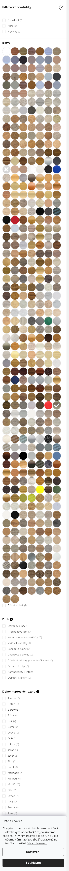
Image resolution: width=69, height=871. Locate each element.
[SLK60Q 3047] (48, 422)
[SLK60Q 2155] (15, 506)
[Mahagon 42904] (23, 371)
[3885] (57, 102)
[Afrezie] (48, 152)
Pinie (12, 801)
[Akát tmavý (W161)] (23, 161)
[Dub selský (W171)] (6, 279)
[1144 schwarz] (15, 515)
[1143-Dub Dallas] (57, 582)
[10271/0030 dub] (23, 51)
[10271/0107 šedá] (15, 60)
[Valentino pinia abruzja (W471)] (23, 481)
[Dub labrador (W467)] (6, 262)
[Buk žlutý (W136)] (48, 194)
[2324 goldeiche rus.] (57, 515)
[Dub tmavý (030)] (23, 287)
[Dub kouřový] (57, 253)
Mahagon (15, 772)
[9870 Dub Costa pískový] (23, 152)
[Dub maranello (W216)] (40, 262)
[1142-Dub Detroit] (48, 582)
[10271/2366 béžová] (57, 60)
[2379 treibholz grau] (15, 531)
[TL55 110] (23, 456)
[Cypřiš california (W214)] (57, 194)
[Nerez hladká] (48, 380)
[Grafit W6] (23, 565)
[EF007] (31, 304)
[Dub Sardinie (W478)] (57, 270)
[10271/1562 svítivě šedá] (48, 60)
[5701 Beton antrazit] (31, 110)
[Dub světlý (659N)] (40, 279)
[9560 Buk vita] (23, 144)
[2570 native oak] (57, 540)
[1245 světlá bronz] (6, 85)
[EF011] (6, 312)
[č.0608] (15, 203)
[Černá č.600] (57, 211)
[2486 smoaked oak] (23, 540)
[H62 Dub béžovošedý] (48, 329)
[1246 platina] (15, 85)
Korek (13, 767)
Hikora (13, 744)
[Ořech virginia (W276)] (48, 397)
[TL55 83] (23, 464)
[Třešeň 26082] (15, 472)
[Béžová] (23, 169)
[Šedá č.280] (57, 447)
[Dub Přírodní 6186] (31, 270)
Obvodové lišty (18, 626)
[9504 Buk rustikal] (57, 119)
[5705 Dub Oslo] (6, 119)
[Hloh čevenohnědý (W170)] (40, 338)
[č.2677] (6, 211)
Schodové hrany (19, 648)
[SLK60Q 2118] (48, 506)
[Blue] (57, 169)
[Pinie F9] (31, 565)
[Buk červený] (31, 186)
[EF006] (23, 304)
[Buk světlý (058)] (23, 194)
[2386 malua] (23, 531)
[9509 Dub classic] (31, 127)
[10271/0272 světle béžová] (31, 60)
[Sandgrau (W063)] (57, 405)
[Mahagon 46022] (31, 371)
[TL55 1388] (57, 456)
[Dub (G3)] (40, 220)
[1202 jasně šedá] (48, 76)
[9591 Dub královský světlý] (57, 144)
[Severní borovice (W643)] (6, 413)
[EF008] (40, 304)
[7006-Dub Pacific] (6, 574)
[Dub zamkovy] (31, 296)
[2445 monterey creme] (6, 540)
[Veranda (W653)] (31, 481)
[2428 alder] (57, 531)
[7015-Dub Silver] (6, 582)
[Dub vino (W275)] (15, 296)
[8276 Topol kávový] (15, 557)
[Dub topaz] (40, 287)
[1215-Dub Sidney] (48, 590)
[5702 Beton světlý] (40, 110)
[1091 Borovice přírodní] (23, 76)
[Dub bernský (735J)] (40, 237)
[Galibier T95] (31, 321)
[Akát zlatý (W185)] (40, 161)
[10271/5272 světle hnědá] (23, 68)
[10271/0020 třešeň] (15, 51)
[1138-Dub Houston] (23, 582)
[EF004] (6, 304)
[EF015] (40, 312)
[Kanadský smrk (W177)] (23, 363)
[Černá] (40, 211)
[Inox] (6, 346)
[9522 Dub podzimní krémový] (57, 127)
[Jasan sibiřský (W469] (48, 346)
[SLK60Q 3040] (48, 413)
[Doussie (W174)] (23, 220)
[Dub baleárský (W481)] (15, 237)
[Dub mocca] (57, 262)
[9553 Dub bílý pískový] (57, 135)
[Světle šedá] (15, 447)
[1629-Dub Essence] (57, 565)
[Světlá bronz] (57, 439)
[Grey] (57, 321)
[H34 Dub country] (31, 329)
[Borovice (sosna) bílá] (6, 178)
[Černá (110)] (48, 211)
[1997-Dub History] (40, 574)
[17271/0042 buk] (31, 85)
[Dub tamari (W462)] (6, 287)
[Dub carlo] (23, 245)
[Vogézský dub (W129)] (40, 481)
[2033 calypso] (40, 515)
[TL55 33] (48, 456)
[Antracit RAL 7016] (6, 169)
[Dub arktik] (48, 228)
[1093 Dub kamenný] (31, 76)
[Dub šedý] (48, 279)
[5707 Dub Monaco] (23, 119)
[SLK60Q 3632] (40, 430)
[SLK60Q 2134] (57, 498)
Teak (12, 813)
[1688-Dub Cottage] (31, 574)
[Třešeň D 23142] (40, 472)
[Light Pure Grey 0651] (57, 363)
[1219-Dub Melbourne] (15, 599)
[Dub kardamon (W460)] (40, 253)
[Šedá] (40, 447)
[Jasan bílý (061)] (40, 346)
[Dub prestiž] (23, 270)
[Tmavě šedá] (48, 464)
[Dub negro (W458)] (15, 270)
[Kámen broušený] (6, 363)
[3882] (31, 102)
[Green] (48, 321)
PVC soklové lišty (19, 643)
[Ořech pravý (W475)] (23, 397)
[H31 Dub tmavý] (15, 329)
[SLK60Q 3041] (57, 413)
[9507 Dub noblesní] (23, 127)
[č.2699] (15, 211)
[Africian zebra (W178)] (6, 161)
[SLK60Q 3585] (23, 430)
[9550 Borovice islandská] (31, 135)
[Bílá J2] (57, 557)
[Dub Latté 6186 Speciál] (15, 262)
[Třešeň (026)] (6, 472)
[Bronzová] (31, 178)
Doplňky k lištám (19, 677)
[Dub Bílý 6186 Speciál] (57, 237)
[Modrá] (15, 380)
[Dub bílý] (48, 237)
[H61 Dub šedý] (40, 329)
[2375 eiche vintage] (6, 531)
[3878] (57, 93)
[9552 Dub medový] (48, 135)
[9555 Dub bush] (15, 144)
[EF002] (48, 296)
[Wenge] (57, 481)
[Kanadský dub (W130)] (15, 363)
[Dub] (31, 220)
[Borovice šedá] (23, 178)
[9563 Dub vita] (31, 144)
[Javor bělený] (40, 354)
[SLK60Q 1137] (31, 413)
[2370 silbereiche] (48, 523)
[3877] (48, 93)
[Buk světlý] (15, 194)
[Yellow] (40, 489)
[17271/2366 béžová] (6, 93)
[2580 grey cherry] (31, 548)
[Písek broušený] (31, 405)
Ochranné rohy (18, 666)
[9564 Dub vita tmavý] (40, 144)
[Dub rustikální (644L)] (40, 270)
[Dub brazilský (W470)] (15, 245)
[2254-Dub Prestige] (48, 574)
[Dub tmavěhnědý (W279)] (15, 287)
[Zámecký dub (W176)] (48, 489)
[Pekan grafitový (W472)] (6, 405)
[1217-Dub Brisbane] (6, 599)
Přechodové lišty (19, 631)
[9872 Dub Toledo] (40, 152)
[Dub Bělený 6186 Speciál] (23, 237)
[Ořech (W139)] (31, 388)
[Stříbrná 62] (31, 557)
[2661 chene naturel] (6, 557)
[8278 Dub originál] (23, 557)
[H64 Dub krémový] (6, 338)
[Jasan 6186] (23, 346)
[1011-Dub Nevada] (31, 590)
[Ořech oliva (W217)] (6, 397)
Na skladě (15, 20)
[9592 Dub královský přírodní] (6, 152)
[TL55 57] (15, 464)
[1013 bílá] (6, 51)
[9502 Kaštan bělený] (40, 119)
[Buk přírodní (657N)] (57, 186)
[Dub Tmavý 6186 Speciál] (31, 287)
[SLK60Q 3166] (48, 498)
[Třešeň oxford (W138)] (57, 472)
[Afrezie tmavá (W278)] (57, 152)
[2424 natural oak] (48, 531)
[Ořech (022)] (23, 388)
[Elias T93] (23, 321)
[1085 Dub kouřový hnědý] (6, 76)
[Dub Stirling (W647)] (23, 279)
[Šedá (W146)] (48, 447)
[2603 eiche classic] (40, 548)
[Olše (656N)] (57, 380)
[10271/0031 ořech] (31, 51)
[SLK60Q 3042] (6, 422)
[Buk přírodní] (48, 186)
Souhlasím (33, 862)
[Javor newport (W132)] (48, 354)
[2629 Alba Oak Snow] (57, 548)
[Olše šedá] (6, 388)
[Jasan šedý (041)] (6, 354)
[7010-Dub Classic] (15, 574)
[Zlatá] (6, 498)
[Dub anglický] (23, 228)
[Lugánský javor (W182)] (6, 371)
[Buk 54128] (57, 178)
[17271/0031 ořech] (23, 85)
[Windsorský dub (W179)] (23, 489)
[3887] (6, 110)
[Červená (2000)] (15, 220)
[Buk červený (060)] (40, 186)
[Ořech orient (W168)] (15, 397)
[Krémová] (40, 363)
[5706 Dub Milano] (15, 119)
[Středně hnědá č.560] (15, 439)
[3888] (15, 110)
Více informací (37, 843)
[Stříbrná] (31, 439)
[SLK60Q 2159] (6, 506)
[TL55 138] (31, 456)
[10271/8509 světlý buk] (31, 68)
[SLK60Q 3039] (40, 413)
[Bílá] (31, 169)
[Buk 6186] (6, 186)
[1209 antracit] (57, 76)
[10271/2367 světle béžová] (6, 68)
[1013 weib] (6, 515)
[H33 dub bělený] (23, 329)
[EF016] (48, 312)
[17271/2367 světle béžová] (15, 93)
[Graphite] (40, 321)
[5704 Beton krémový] (57, 110)
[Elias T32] (15, 321)
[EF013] (23, 312)
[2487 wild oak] (31, 540)
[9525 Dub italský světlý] (23, 135)
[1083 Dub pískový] (48, 68)
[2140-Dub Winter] (48, 565)
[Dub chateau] (15, 253)
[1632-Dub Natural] (40, 565)
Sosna (13, 807)
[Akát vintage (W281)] (31, 161)
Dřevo (13, 732)
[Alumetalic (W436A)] (48, 161)
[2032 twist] (31, 515)
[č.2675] (57, 203)
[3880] (15, 102)
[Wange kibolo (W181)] (48, 481)
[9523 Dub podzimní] (6, 135)
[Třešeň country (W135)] (31, 472)
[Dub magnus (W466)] (23, 262)
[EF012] (15, 312)
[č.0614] (23, 203)
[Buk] (40, 178)
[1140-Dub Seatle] (31, 582)
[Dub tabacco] (57, 279)
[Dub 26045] (57, 220)
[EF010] (57, 304)
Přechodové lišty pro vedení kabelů (30, 660)
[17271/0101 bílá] (40, 85)
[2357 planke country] (23, 523)
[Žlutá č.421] (31, 498)
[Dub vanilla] (48, 287)
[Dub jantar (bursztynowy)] (23, 253)
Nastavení (33, 851)
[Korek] (31, 363)
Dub (12, 738)
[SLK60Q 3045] (31, 422)
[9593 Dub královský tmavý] (15, 152)
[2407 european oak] (40, 531)
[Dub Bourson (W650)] (6, 245)
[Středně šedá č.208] (23, 439)
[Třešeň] (57, 464)
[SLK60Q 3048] (57, 422)
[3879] (6, 102)
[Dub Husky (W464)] (6, 253)
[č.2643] (48, 203)
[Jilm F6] (40, 557)
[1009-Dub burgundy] (15, 590)
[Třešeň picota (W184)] (6, 481)
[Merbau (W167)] (6, 380)
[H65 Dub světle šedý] (15, 338)
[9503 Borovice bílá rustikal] (48, 119)
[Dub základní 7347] (23, 296)
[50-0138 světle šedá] (23, 110)
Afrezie (13, 698)
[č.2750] (23, 211)
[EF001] (40, 296)
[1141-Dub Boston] (40, 582)
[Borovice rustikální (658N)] (15, 178)
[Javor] (15, 354)
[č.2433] (40, 203)
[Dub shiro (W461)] (15, 279)
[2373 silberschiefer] (57, 523)
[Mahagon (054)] (15, 371)
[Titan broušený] (15, 456)
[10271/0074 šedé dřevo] (48, 51)
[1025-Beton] (40, 590)
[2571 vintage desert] (6, 548)
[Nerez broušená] (40, 380)
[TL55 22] (40, 456)
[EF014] (31, 312)
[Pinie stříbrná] (15, 405)
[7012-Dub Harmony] (57, 574)
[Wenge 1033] (15, 489)
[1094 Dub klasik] (40, 76)
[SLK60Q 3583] (6, 430)
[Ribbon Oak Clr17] (40, 405)
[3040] (31, 93)
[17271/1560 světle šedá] (57, 85)
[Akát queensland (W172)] (15, 161)
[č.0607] (6, 203)
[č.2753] (31, 211)
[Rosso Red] (48, 405)
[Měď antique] (48, 371)
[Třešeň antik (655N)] (23, 472)
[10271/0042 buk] (40, 51)
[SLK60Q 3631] (31, 430)
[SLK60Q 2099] (40, 506)
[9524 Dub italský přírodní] (15, 135)
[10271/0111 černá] (23, 60)
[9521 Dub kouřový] (48, 127)
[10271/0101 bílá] (6, 60)
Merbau (14, 778)
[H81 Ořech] (23, 338)
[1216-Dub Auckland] (57, 590)
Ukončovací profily (20, 654)
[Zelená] (57, 489)
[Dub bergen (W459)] (31, 237)
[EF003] (57, 296)
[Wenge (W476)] (6, 489)
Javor (12, 755)
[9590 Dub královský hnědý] (48, 144)
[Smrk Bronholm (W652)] (57, 430)
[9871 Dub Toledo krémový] (31, 152)
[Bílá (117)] (40, 169)
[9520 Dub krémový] (40, 127)
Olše (12, 790)
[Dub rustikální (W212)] (48, 270)
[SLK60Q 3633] (48, 430)
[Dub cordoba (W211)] (31, 245)
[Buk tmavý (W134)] (40, 194)
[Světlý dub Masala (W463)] (31, 447)
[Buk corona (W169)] (23, 186)
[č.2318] (31, 203)
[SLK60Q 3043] (15, 422)
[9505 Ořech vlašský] (6, 127)
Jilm (12, 761)
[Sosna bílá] (6, 439)
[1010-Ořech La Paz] (23, 590)
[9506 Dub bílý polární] (15, 127)
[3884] (48, 102)
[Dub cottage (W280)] (40, 245)
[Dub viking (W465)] (6, 296)
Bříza (12, 715)
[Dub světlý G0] (48, 557)
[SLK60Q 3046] (40, 422)
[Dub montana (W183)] (6, 270)
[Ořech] (15, 388)
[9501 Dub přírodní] (31, 119)
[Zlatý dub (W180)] (15, 498)
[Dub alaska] (15, 228)
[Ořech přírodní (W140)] (31, 397)
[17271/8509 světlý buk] (23, 93)
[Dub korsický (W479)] (48, 253)
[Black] (48, 169)
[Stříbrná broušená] (40, 439)
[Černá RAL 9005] (6, 220)
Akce (12, 25)
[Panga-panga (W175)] (57, 397)
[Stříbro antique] (48, 439)
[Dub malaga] (31, 262)
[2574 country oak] (23, 548)
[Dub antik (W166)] (40, 228)
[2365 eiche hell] (31, 523)
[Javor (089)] (23, 354)
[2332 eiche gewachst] (6, 523)
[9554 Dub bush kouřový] (6, 144)
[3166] (40, 93)
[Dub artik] (57, 228)
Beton (13, 704)
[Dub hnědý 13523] (57, 245)
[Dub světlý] (31, 279)
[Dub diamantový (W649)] (48, 245)
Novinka (14, 31)
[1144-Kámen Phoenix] (6, 590)
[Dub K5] (6, 565)
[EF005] (15, 304)
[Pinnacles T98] (23, 405)
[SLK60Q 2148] (40, 498)
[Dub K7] (15, 565)
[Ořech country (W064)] (48, 388)
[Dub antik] (31, 228)
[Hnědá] (48, 338)
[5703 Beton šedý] (48, 110)
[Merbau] (57, 371)
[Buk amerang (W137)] (15, 186)
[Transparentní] (57, 506)
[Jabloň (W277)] (15, 346)
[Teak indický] (6, 456)
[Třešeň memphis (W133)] (48, 472)
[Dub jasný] (31, 253)
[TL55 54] (6, 464)
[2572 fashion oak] (15, 548)
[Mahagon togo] (40, 371)
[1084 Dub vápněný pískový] (57, 68)
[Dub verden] (57, 287)
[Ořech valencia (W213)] (40, 397)
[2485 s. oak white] (15, 540)
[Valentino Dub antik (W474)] (15, 481)
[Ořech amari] (40, 388)
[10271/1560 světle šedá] (40, 60)
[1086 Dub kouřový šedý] (15, 76)
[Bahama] (15, 169)
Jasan (12, 750)
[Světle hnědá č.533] (6, 447)
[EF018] (6, 321)
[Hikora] (31, 338)
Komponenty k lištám (22, 672)
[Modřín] (23, 380)
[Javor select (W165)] (57, 354)
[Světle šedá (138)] (23, 447)
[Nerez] (31, 380)
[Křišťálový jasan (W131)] (48, 363)
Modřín (13, 784)
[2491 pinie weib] (40, 540)
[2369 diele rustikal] (40, 523)
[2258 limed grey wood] (48, 515)
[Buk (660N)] (48, 178)
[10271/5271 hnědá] (15, 68)
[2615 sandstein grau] (48, 548)
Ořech (13, 796)
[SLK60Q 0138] (23, 413)
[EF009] (48, 304)
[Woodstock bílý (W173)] (31, 489)
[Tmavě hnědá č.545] (40, 464)
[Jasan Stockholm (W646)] (57, 346)
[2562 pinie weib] (48, 540)
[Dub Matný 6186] (48, 262)
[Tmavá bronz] (31, 464)
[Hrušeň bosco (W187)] (57, 338)
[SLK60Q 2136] (23, 506)
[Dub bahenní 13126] (6, 237)
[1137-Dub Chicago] (15, 582)
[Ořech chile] (57, 388)
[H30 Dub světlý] (6, 329)
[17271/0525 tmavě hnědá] (48, 85)
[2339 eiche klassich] (15, 523)
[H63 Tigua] (57, 329)
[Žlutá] (23, 498)
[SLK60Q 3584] (15, 430)
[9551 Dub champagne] (40, 135)
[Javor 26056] (31, 354)
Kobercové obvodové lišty (24, 637)
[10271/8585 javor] (40, 68)
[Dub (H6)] (48, 220)
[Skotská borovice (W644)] (15, 413)
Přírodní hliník (17, 605)
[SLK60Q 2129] (31, 506)
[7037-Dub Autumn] (23, 574)
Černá (13, 726)
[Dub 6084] (6, 228)
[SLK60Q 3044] (23, 422)
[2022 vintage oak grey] (23, 515)
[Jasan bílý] (31, 346)
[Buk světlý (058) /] (31, 194)
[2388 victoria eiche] (31, 531)
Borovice (14, 709)
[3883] (40, 102)
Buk (11, 721)
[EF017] (57, 312)
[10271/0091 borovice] (57, 51)
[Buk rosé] (6, 194)
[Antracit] (57, 161)
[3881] (23, 102)
